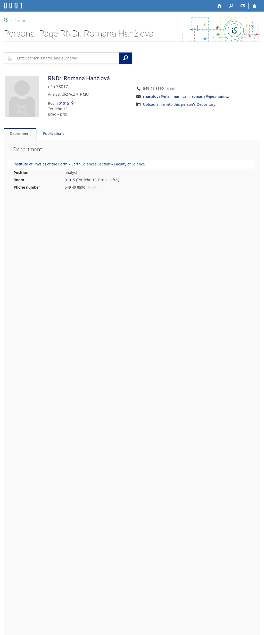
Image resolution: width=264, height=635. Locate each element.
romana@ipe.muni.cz (210, 96)
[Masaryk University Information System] (13, 6)
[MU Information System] (6, 20)
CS (242, 5)
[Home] (219, 6)
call (172, 88)
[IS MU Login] (254, 6)
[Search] (231, 6)
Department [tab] (20, 133)
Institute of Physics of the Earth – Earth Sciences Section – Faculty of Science (79, 164)
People (19, 20)
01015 (64, 103)
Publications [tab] (53, 133)
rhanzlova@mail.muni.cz (164, 96)
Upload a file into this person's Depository (179, 104)
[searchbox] (67, 58)
